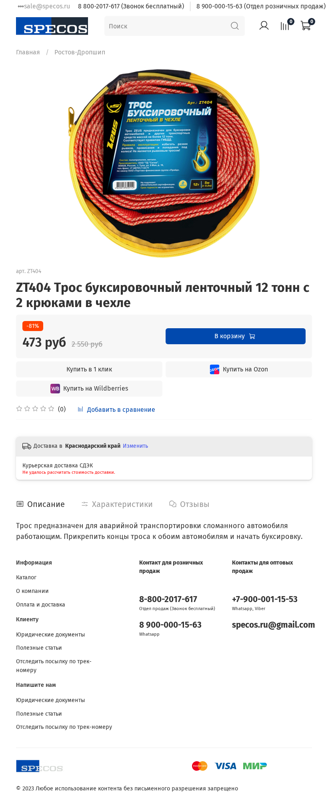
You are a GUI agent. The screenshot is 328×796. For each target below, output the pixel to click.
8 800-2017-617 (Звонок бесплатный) (131, 6)
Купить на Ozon (245, 369)
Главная (28, 52)
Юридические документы (50, 634)
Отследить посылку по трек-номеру (54, 666)
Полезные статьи (39, 647)
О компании (32, 591)
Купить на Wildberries (95, 388)
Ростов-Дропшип (79, 52)
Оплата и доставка (40, 604)
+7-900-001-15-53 (265, 599)
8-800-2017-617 (168, 599)
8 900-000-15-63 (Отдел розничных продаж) (261, 6)
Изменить (135, 446)
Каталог (26, 577)
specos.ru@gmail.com (273, 625)
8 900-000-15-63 (170, 625)
